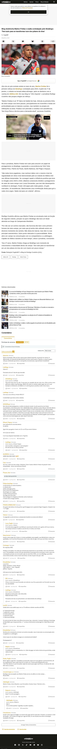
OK (28, 12)
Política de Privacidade (27, 7)
